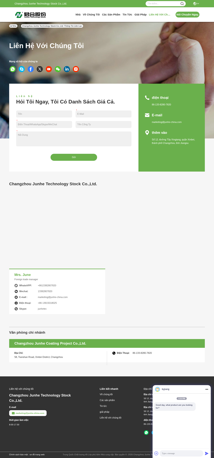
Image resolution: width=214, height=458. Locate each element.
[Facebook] (31, 69)
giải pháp (141, 14)
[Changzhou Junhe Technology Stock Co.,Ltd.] (31, 14)
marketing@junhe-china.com (167, 122)
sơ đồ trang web (37, 454)
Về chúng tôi (91, 14)
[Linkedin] (67, 69)
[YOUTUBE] (49, 69)
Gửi (74, 157)
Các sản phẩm (111, 14)
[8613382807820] (146, 432)
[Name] (182, 4)
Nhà (78, 14)
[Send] (206, 453)
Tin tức (127, 14)
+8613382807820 (47, 285)
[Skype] (22, 69)
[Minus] (206, 389)
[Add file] (156, 453)
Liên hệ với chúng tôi (160, 14)
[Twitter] (40, 69)
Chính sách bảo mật (18, 454)
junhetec (42, 309)
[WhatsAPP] (13, 69)
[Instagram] (76, 69)
